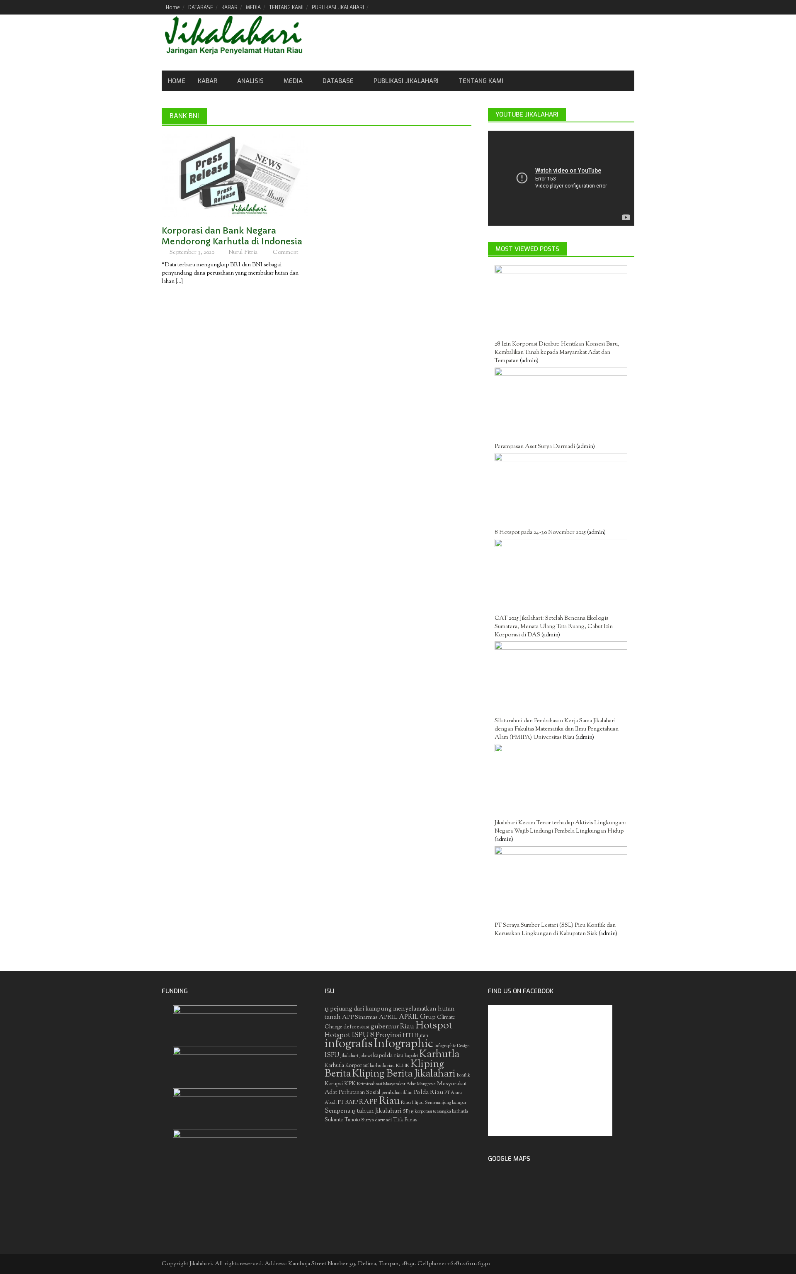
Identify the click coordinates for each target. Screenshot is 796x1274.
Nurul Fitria (242, 252)
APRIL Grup (417, 1017)
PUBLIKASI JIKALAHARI (338, 7)
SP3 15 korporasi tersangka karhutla (435, 1111)
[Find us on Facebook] (585, 7)
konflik (463, 1075)
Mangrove (426, 1084)
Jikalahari (349, 1056)
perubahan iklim (397, 1093)
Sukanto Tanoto (342, 1120)
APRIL (388, 1017)
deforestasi (356, 1027)
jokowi (365, 1056)
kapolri (411, 1056)
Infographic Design (452, 1046)
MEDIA (253, 7)
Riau (389, 1101)
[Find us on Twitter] (599, 7)
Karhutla (439, 1054)
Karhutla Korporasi (347, 1065)
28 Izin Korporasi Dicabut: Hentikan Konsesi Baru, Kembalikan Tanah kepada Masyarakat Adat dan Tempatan (557, 352)
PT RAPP (348, 1102)
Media (293, 81)
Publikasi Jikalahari (406, 81)
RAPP (368, 1102)
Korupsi (334, 1084)
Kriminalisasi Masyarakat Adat (386, 1084)
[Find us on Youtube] (613, 7)
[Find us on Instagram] (627, 7)
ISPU (332, 1055)
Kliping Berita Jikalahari (404, 1074)
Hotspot (433, 1025)
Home (173, 7)
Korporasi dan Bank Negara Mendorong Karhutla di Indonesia (232, 236)
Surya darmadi (376, 1120)
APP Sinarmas (360, 1017)
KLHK (402, 1065)
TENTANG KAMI (286, 7)
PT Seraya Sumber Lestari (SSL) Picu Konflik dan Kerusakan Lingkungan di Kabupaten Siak (555, 929)
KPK (350, 1084)
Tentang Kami (481, 81)
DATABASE (200, 7)
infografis (349, 1044)
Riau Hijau (412, 1102)
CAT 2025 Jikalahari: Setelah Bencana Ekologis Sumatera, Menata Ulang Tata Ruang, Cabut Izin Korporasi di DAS (554, 626)
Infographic (403, 1044)
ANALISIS (250, 81)
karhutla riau (382, 1065)
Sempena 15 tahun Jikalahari (363, 1111)
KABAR (229, 7)
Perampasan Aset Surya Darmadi (535, 447)
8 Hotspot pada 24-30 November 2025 (540, 533)
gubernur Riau (392, 1027)
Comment (285, 252)
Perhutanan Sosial (359, 1092)
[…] (179, 282)
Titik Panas (405, 1120)
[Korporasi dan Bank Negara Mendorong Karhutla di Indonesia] (235, 176)
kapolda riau (388, 1056)
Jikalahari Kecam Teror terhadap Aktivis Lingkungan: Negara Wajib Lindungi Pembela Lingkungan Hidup (560, 827)
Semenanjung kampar (445, 1103)
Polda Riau (428, 1092)
